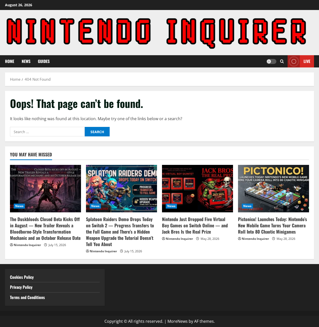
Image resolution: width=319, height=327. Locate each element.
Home (9, 61)
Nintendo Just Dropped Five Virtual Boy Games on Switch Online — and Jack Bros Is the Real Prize (195, 225)
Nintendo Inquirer (27, 245)
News (26, 61)
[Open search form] (282, 61)
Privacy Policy (21, 287)
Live (307, 61)
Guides (44, 61)
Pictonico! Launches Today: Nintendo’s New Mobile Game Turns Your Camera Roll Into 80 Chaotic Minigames (272, 225)
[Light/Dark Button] (271, 61)
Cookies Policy (22, 277)
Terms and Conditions (28, 297)
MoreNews (177, 321)
